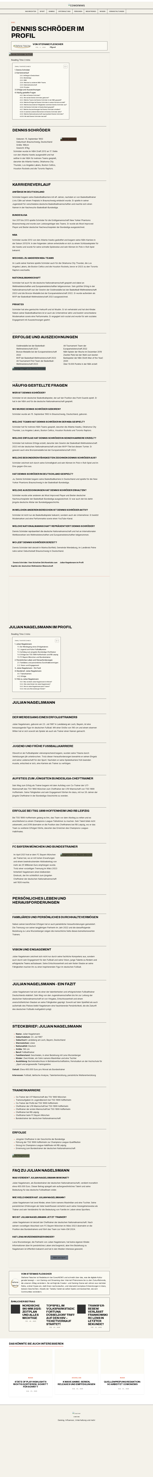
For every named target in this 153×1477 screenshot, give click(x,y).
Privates (26, 87)
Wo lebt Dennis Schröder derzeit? (35, 116)
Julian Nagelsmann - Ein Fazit (29, 668)
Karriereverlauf (22, 73)
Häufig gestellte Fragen (26, 93)
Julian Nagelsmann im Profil (72, 562)
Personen (78, 11)
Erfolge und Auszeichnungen (28, 90)
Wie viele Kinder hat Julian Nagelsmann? (37, 684)
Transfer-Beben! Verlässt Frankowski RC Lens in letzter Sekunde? (98, 1315)
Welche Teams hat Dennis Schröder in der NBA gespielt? (42, 100)
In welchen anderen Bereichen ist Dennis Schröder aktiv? (43, 112)
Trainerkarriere (25, 674)
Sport (42, 11)
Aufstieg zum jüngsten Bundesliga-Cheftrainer (38, 652)
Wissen (102, 11)
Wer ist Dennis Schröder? (31, 95)
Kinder (92, 309)
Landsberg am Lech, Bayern (70, 724)
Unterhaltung (64, 11)
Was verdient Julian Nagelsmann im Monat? (37, 682)
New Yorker (75, 220)
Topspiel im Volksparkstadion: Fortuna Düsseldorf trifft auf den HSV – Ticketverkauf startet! (62, 1315)
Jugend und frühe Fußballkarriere (33, 649)
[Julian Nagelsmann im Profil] (59, 601)
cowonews (76, 1417)
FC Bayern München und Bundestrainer (35, 657)
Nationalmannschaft (30, 85)
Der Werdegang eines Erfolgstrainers (34, 647)
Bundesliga (27, 78)
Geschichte (46, 1139)
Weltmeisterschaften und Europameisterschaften (34, 286)
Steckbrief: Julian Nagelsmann (28, 671)
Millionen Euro (31, 865)
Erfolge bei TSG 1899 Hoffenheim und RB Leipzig (39, 654)
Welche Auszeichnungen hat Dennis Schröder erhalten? (42, 109)
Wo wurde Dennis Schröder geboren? (36, 98)
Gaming (52, 11)
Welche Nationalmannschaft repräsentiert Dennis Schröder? (44, 114)
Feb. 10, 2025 (96, 1327)
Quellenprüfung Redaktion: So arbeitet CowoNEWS (122, 1383)
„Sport (19, 1064)
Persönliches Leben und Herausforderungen (34, 660)
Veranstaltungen (116, 11)
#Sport (53, 47)
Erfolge (23, 676)
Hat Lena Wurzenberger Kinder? (34, 689)
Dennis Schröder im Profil (47, 32)
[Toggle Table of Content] (64, 67)
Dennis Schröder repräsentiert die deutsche (32, 531)
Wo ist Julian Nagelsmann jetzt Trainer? (37, 686)
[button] (142, 11)
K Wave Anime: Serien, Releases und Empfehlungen (76, 1383)
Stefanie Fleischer (50, 44)
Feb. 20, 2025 (54, 1327)
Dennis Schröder (23, 70)
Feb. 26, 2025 (30, 1321)
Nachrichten (30, 11)
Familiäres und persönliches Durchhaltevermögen (39, 663)
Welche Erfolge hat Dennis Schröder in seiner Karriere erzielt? (44, 102)
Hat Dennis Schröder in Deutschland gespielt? (39, 107)
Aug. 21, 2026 (123, 1389)
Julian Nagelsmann (24, 644)
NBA (25, 80)
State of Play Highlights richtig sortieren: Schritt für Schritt (30, 1384)
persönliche (61, 924)
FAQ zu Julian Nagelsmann (28, 679)
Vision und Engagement (30, 665)
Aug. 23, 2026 (31, 1391)
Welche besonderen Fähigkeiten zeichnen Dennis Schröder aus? (45, 105)
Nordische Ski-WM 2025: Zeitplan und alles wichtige (31, 1312)
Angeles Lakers (33, 165)
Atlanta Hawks (74, 427)
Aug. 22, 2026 (77, 1389)
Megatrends (91, 11)
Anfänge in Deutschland (31, 75)
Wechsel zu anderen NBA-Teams (35, 82)
